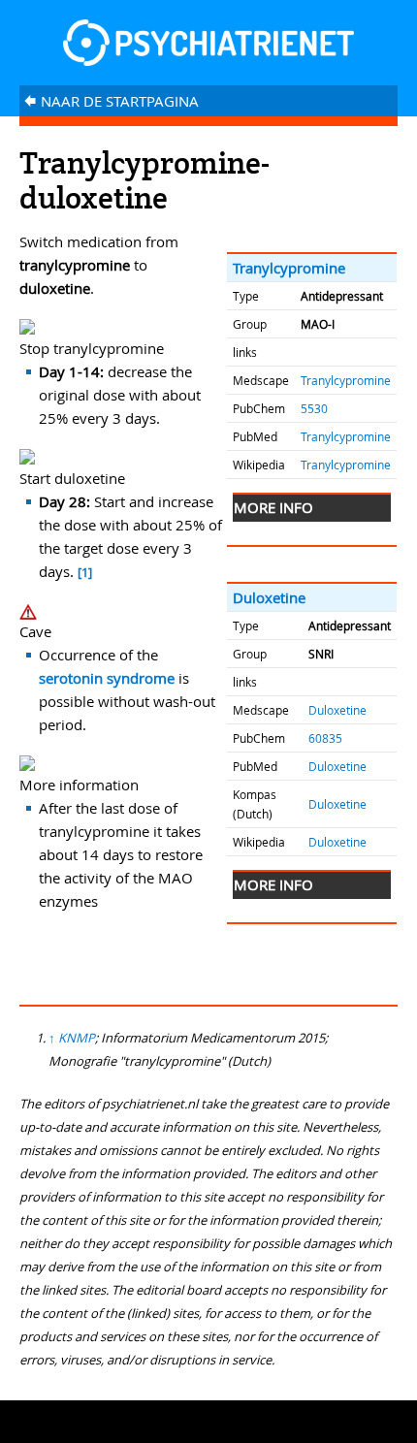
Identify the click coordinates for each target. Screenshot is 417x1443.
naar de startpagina (111, 101)
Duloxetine (269, 597)
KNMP (76, 1037)
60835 (325, 738)
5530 (314, 408)
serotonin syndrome (107, 678)
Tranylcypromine (289, 267)
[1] (85, 572)
